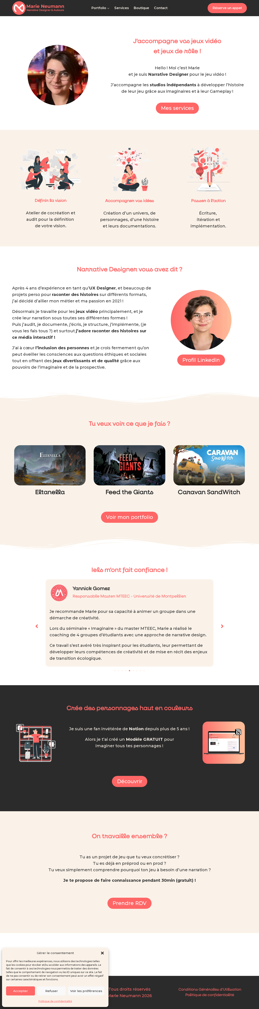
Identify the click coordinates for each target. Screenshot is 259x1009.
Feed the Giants (129, 492)
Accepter (20, 991)
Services (121, 8)
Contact (161, 8)
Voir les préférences (86, 991)
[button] (102, 953)
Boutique (141, 8)
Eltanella (50, 492)
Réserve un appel (227, 8)
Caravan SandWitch (209, 492)
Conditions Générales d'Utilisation (209, 989)
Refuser (51, 991)
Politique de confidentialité (55, 1001)
